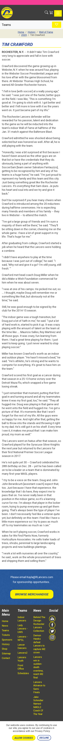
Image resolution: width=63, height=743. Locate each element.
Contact (6, 658)
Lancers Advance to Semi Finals (39, 687)
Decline (44, 737)
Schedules (23, 673)
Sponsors (7, 639)
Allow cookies (24, 737)
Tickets (6, 635)
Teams (5, 630)
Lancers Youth (22, 659)
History (6, 644)
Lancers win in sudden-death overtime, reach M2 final (38, 667)
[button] (46, 12)
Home (5, 621)
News (5, 625)
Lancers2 (23, 652)
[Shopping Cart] (51, 12)
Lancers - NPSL (23, 638)
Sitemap (6, 653)
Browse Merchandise (31, 594)
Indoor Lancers (22, 619)
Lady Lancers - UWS (23, 629)
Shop (4, 648)
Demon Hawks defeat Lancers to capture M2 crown (39, 644)
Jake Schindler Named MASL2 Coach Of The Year (38, 705)
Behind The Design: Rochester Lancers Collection (39, 624)
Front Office (21, 667)
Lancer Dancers (22, 646)
